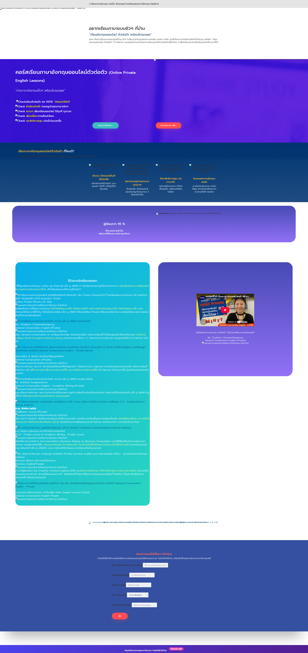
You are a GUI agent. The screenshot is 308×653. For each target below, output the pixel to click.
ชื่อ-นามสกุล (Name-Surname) (127, 565)
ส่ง (120, 616)
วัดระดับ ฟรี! (176, 648)
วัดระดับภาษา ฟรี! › (168, 125)
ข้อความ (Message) (121, 605)
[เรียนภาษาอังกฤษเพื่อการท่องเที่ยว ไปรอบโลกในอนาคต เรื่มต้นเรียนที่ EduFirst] (82, 405)
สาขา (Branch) (119, 595)
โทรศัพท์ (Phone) (120, 575)
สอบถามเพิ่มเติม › (105, 125)
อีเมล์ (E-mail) (118, 585)
